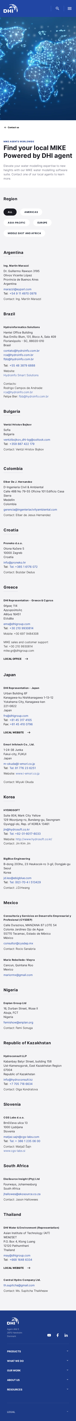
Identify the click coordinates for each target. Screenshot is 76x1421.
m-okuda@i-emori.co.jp (19, 763)
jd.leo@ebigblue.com (17, 878)
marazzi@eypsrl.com (17, 289)
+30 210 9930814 (21, 628)
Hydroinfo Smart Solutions (21, 375)
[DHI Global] (11, 8)
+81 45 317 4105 (21, 720)
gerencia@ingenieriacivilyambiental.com (30, 509)
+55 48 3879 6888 (22, 365)
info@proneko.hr (15, 562)
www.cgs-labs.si (14, 1150)
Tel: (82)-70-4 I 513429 (25, 882)
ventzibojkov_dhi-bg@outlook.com (27, 439)
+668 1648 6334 (21, 1259)
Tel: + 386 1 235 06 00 (25, 1141)
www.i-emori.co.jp (28, 773)
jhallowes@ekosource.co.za (22, 1194)
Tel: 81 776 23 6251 (23, 768)
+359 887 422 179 (22, 444)
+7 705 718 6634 (21, 1084)
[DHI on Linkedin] (66, 1335)
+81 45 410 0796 (21, 724)
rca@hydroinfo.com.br (18, 355)
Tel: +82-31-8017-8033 (25, 833)
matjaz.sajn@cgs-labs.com (21, 1137)
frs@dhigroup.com (16, 715)
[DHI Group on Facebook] (57, 1335)
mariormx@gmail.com (18, 975)
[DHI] (14, 1321)
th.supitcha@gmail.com (19, 1285)
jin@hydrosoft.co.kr (17, 829)
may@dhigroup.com (17, 1255)
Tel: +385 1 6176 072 (24, 566)
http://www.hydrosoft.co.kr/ (34, 839)
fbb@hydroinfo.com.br (19, 359)
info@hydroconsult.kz (18, 1079)
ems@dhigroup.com (17, 624)
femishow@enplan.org (18, 1022)
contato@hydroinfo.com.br (22, 350)
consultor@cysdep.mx (18, 943)
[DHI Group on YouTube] (49, 1335)
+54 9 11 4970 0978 (23, 293)
